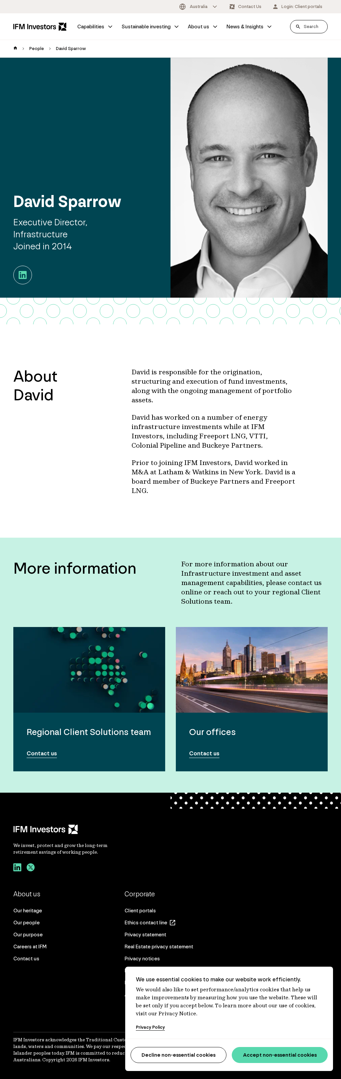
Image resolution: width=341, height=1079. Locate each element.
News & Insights (244, 26)
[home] (15, 48)
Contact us (26, 958)
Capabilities (90, 26)
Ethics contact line (146, 922)
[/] (40, 26)
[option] (198, 6)
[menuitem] (95, 26)
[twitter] (31, 868)
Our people (26, 922)
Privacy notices (142, 958)
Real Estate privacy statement (159, 946)
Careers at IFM (30, 946)
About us (198, 26)
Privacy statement (145, 934)
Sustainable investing (146, 26)
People (36, 48)
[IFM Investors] (67, 829)
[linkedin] (17, 868)
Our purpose (28, 934)
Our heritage (27, 910)
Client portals (140, 910)
